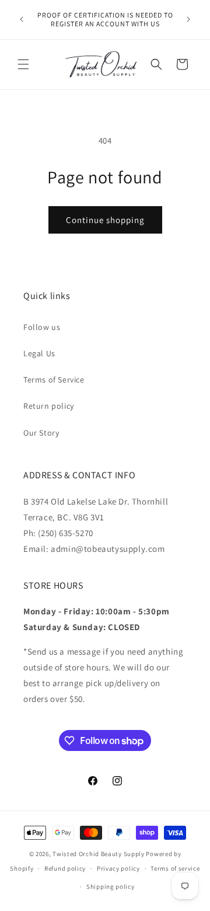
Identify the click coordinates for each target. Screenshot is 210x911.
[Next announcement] (188, 19)
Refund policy (65, 868)
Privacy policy (118, 868)
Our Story (41, 432)
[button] (23, 64)
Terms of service (175, 868)
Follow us (41, 327)
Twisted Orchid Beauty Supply (98, 854)
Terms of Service (54, 379)
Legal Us (39, 353)
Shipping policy (110, 886)
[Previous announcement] (21, 19)
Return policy (48, 406)
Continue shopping (105, 219)
